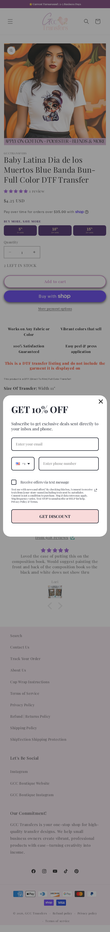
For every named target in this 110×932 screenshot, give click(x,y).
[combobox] (23, 463)
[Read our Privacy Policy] (96, 490)
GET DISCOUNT (55, 516)
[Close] (101, 401)
